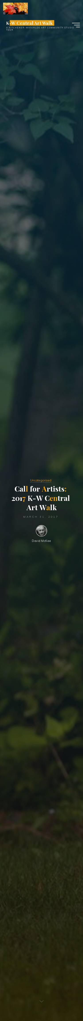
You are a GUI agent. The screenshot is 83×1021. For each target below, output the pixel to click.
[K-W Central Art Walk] (15, 8)
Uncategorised (40, 480)
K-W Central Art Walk (29, 22)
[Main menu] (76, 25)
